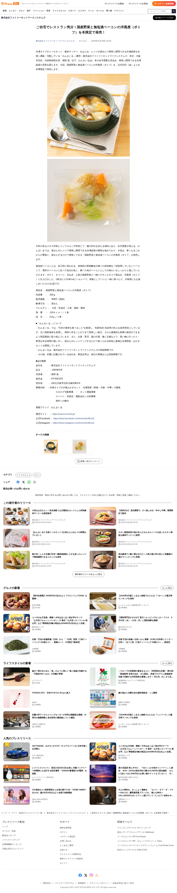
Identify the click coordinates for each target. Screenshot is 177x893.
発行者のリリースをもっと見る (88, 574)
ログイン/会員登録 (166, 3)
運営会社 (47, 883)
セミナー (63, 863)
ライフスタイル (59, 11)
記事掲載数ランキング (12, 844)
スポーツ (72, 11)
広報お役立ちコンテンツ (13, 849)
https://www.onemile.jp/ (63, 414)
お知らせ (63, 850)
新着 (5, 11)
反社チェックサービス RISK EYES (132, 850)
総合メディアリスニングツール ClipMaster (135, 832)
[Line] (29, 482)
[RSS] (96, 875)
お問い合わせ (65, 841)
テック (91, 11)
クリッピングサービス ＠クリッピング (134, 828)
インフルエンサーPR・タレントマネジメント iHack (139, 841)
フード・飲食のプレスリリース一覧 (26, 813)
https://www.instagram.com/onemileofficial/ (73, 423)
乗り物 (109, 11)
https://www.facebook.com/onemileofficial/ (73, 418)
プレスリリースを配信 (114, 3)
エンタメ (13, 11)
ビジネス (82, 11)
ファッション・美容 (41, 11)
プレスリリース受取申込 (70, 854)
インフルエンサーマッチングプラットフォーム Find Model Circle (145, 845)
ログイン (63, 832)
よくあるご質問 (66, 845)
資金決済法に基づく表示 (123, 883)
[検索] (174, 11)
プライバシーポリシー (99, 883)
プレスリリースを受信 (138, 3)
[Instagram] (91, 875)
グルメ (22, 11)
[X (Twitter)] (23, 482)
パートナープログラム (64, 883)
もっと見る (167, 588)
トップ (4, 813)
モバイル (100, 11)
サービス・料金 (9, 831)
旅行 (29, 11)
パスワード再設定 (67, 836)
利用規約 (82, 883)
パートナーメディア (11, 840)
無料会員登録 (65, 828)
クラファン (119, 11)
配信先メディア (9, 835)
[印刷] (34, 482)
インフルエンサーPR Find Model (131, 836)
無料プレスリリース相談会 (71, 859)
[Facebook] (18, 482)
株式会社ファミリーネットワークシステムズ (55, 41)
